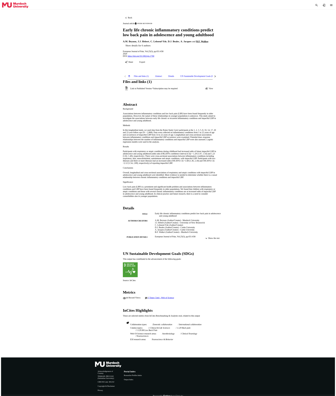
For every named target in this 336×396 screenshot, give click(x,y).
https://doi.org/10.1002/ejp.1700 (141, 56)
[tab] (141, 76)
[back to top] (129, 76)
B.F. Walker (202, 41)
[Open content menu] (331, 5)
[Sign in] (324, 5)
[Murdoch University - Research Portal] (15, 5)
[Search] (316, 5)
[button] (209, 88)
